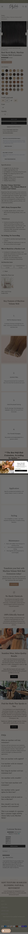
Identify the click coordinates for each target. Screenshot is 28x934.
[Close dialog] (27, 461)
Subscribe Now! (21, 470)
